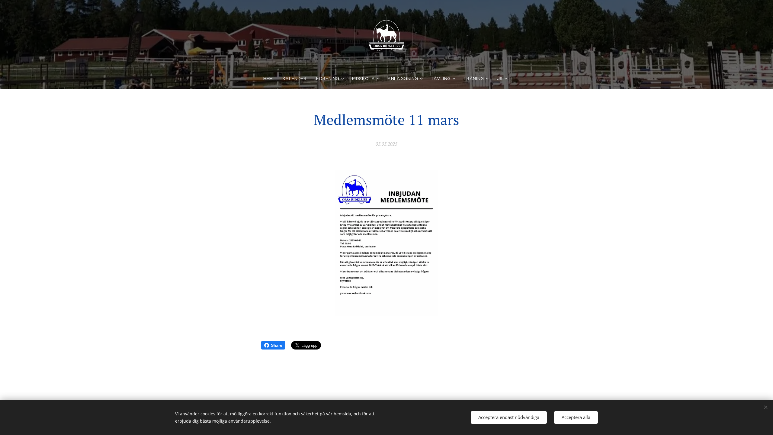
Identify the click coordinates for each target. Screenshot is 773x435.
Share (276, 345)
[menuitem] (270, 78)
